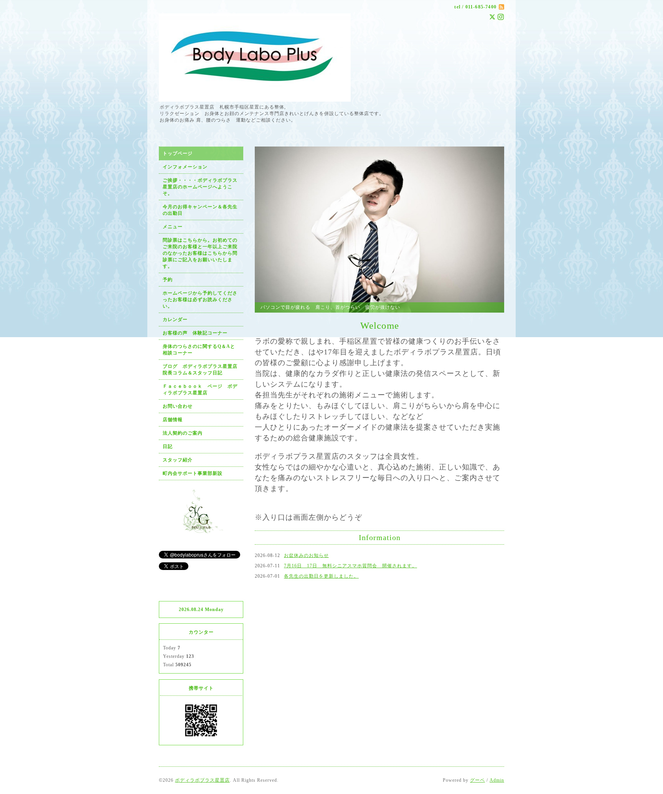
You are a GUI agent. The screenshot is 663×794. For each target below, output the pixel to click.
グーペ (477, 780)
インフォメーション (185, 167)
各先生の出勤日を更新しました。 (321, 576)
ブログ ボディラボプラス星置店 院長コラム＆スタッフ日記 (202, 370)
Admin (497, 780)
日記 (168, 446)
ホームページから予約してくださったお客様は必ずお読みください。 (200, 299)
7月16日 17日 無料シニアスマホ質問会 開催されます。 (350, 565)
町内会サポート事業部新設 (193, 473)
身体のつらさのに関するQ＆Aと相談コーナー (199, 350)
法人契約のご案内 (183, 433)
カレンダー (175, 319)
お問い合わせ (178, 406)
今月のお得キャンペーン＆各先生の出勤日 (200, 210)
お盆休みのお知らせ (306, 555)
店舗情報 (173, 419)
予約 (168, 279)
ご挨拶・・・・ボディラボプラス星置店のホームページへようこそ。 (200, 187)
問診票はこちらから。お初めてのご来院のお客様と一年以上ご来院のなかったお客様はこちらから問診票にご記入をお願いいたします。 (200, 253)
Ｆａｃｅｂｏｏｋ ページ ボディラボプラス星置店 (200, 389)
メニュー (173, 226)
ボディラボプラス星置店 (202, 780)
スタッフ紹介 (178, 460)
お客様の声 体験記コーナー (195, 333)
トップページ (178, 153)
